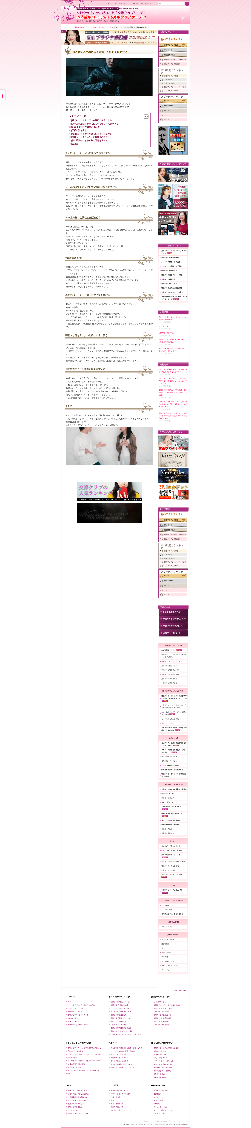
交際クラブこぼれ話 (168, 870)
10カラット (168, 50)
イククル (167, 115)
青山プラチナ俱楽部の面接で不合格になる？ (126, 1048)
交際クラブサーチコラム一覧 (171, 890)
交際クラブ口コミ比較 (169, 284)
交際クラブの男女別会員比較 (171, 288)
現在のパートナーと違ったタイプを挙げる (92, 134)
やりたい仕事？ (166, 927)
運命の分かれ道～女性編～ (170, 825)
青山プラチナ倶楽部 (171, 45)
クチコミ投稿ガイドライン (170, 965)
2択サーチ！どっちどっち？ (171, 807)
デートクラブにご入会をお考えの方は (81, 1005)
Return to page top (179, 990)
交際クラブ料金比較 (168, 279)
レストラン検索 (166, 910)
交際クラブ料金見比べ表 (170, 670)
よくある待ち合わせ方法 (170, 719)
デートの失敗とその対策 (170, 765)
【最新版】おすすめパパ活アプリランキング (126, 1034)
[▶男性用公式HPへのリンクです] (109, 34)
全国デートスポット (75, 1012)
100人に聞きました (168, 802)
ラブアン (167, 111)
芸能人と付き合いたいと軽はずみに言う (91, 137)
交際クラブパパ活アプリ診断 (171, 875)
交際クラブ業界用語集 (169, 683)
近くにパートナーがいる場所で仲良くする (92, 120)
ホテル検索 (165, 905)
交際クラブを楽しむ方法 (170, 866)
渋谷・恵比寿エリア (118, 1097)
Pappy (166, 120)
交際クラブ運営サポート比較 (171, 275)
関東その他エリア (117, 1107)
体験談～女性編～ (167, 833)
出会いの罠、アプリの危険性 (171, 850)
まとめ (75, 144)
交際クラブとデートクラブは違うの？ (167, 1005)
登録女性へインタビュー (170, 761)
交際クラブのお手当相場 (170, 674)
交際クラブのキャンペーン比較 (172, 292)
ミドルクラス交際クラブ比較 (171, 266)
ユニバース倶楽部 (170, 91)
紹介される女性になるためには (172, 770)
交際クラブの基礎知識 (169, 679)
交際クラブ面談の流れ (169, 666)
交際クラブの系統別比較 (170, 258)
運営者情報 (165, 944)
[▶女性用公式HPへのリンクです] (109, 41)
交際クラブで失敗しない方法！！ (122, 1067)
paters (166, 101)
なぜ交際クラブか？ (168, 650)
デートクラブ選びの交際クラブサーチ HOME (81, 27)
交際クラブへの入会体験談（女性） (174, 789)
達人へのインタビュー (169, 757)
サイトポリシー (166, 970)
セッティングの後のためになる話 (173, 862)
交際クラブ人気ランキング (120, 1002)
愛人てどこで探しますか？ (170, 846)
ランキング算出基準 (168, 939)
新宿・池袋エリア (117, 1104)
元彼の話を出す (79, 130)
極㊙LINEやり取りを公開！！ (171, 813)
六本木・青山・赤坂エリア (120, 1094)
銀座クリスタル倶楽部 (172, 64)
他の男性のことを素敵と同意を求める (90, 140)
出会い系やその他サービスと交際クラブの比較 (84, 1061)
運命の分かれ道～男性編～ (170, 820)
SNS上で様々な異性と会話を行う (88, 127)
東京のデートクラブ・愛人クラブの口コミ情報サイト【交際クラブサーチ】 (166, 1121)
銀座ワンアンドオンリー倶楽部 (175, 59)
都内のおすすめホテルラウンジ (172, 914)
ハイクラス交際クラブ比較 (170, 262)
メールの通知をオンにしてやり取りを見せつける (95, 124)
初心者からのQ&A (167, 798)
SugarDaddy (168, 106)
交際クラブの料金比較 (119, 1021)
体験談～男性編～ (167, 829)
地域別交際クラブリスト (119, 1091)
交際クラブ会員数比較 (169, 270)
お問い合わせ (166, 952)
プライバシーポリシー (169, 961)
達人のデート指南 (167, 723)
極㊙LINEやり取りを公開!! (163, 1064)
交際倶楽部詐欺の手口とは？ (171, 855)
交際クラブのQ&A (167, 793)
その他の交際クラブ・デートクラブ (123, 1110)
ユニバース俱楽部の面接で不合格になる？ (126, 1051)
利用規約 (164, 957)
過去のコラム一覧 (105, 27)
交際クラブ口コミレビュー (77, 1008)
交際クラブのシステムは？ (170, 661)
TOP (69, 1002)
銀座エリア (115, 1100)
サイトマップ (166, 948)
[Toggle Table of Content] (145, 116)
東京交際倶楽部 (169, 55)
